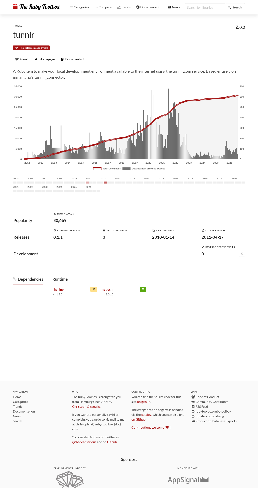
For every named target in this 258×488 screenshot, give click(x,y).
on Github (138, 419)
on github (143, 401)
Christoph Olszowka (86, 406)
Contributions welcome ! (151, 427)
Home (17, 397)
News (17, 416)
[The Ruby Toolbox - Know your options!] (36, 7)
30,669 (60, 220)
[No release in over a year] (93, 290)
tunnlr (23, 34)
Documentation (24, 411)
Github (112, 442)
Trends (17, 406)
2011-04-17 (213, 237)
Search (17, 421)
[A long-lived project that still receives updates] (143, 290)
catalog (146, 414)
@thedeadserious (84, 442)
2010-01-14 (163, 237)
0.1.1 (58, 237)
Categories (20, 401)
